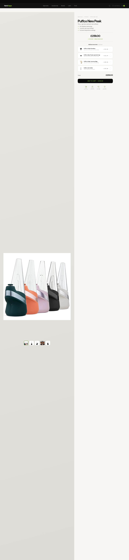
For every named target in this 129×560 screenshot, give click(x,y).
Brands (63, 5)
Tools (75, 5)
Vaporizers (46, 5)
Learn (69, 5)
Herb (8, 6)
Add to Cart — (95, 81)
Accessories (55, 5)
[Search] (109, 5)
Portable (86, 16)
